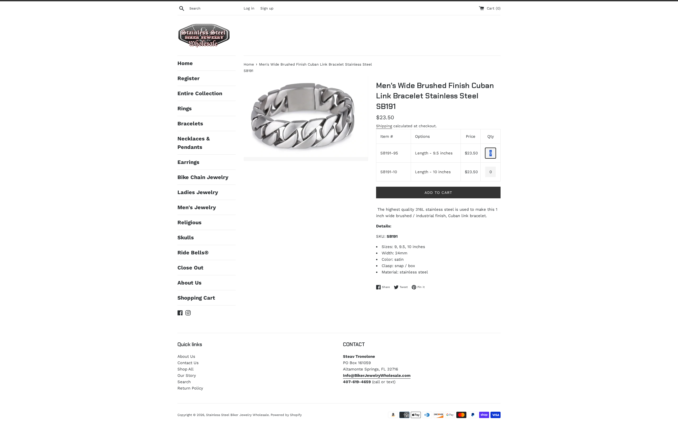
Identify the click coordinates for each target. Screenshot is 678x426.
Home (185, 63)
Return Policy (190, 388)
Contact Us (188, 362)
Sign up (266, 8)
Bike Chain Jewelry (202, 177)
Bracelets (190, 123)
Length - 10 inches (433, 172)
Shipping (384, 126)
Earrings (188, 162)
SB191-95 (389, 153)
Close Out (190, 267)
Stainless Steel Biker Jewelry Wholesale (237, 415)
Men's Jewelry (196, 207)
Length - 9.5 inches (434, 153)
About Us (189, 283)
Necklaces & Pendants (193, 142)
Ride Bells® (192, 252)
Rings (184, 108)
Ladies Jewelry (197, 192)
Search (184, 381)
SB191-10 (388, 172)
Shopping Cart (196, 298)
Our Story (186, 375)
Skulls (185, 237)
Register (188, 78)
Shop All (185, 369)
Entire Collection (199, 93)
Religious (189, 222)
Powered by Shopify (286, 415)
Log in (249, 8)
